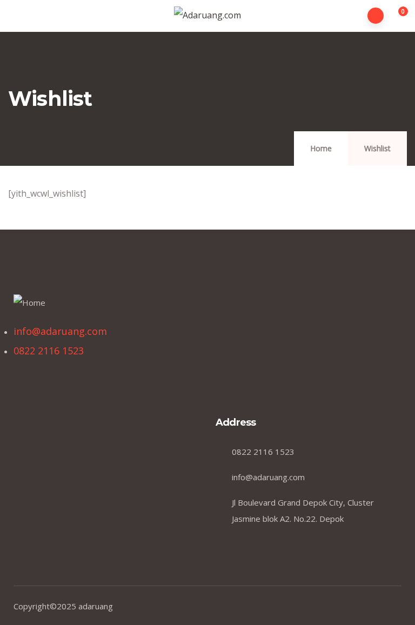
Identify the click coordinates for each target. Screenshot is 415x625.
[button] (396, 16)
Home (321, 148)
